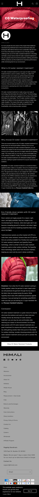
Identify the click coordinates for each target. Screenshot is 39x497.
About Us (6, 379)
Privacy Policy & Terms (11, 420)
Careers (6, 432)
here (9, 230)
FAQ (5, 400)
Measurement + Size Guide (12, 396)
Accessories (7, 375)
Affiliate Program (9, 440)
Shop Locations (8, 416)
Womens (6, 371)
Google (32, 457)
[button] (2, 4)
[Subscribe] (30, 472)
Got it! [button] (30, 491)
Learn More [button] (7, 494)
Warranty (6, 408)
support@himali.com (10, 465)
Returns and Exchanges (11, 404)
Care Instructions (9, 412)
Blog (5, 392)
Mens (5, 367)
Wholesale (7, 436)
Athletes (6, 383)
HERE (33, 455)
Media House (8, 387)
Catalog (6, 428)
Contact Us (7, 424)
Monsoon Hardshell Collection (13, 303)
